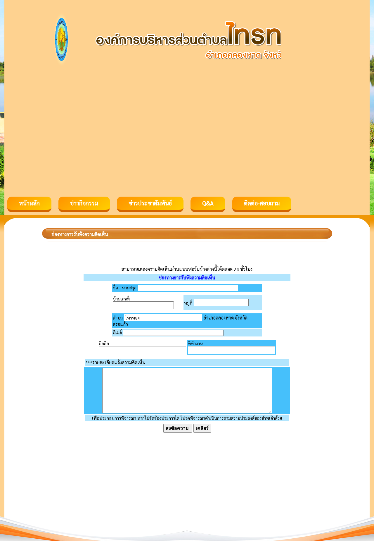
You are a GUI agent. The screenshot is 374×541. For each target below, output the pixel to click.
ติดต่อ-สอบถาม (262, 203)
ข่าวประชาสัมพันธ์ (150, 203)
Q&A (208, 203)
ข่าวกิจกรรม (84, 203)
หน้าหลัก (29, 203)
